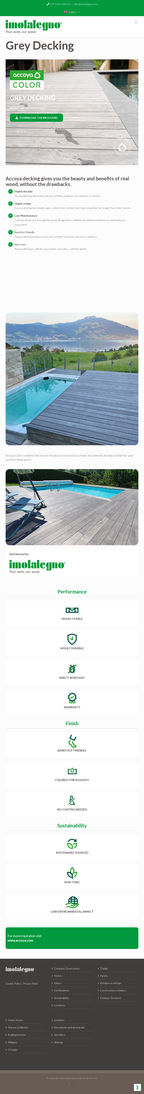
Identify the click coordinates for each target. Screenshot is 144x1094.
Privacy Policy (30, 983)
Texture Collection (18, 1027)
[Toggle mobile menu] (136, 22)
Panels (104, 975)
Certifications (61, 990)
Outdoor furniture (110, 997)
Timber (104, 968)
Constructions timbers (113, 990)
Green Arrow (15, 1020)
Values (58, 983)
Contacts (59, 1020)
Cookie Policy (13, 983)
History (58, 975)
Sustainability (61, 997)
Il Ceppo (12, 1049)
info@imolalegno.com (86, 4)
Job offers (59, 1034)
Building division (17, 1034)
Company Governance (67, 968)
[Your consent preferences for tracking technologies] (137, 1087)
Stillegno (12, 1042)
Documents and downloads (69, 1027)
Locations (59, 1005)
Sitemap (58, 1042)
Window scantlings (110, 983)
